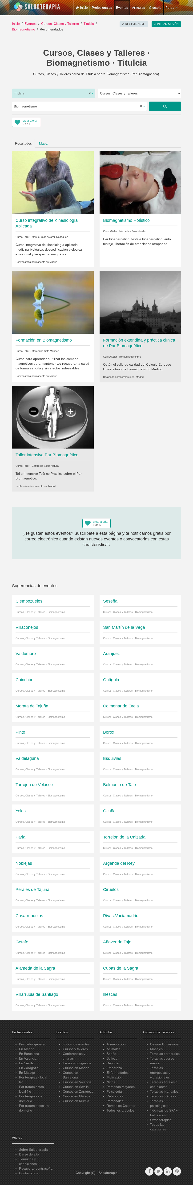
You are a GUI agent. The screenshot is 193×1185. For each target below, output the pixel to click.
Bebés (111, 1054)
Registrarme (135, 24)
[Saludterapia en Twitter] (158, 1171)
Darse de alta (29, 1154)
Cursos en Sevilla (76, 1087)
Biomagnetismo (23, 29)
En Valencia (27, 1058)
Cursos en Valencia (77, 1082)
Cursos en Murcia (76, 1101)
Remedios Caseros (121, 1106)
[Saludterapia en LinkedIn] (168, 1171)
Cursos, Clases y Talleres (60, 24)
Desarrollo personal (164, 1044)
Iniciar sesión (167, 24)
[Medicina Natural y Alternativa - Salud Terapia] (37, 7)
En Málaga (27, 1072)
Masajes (156, 1049)
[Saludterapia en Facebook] (149, 1171)
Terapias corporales (165, 1054)
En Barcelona (29, 1054)
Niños (111, 1082)
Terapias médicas (163, 1096)
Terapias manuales (164, 1091)
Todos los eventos (76, 1044)
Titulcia (89, 24)
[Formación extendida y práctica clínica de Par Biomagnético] (140, 302)
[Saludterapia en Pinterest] (177, 1171)
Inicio (16, 24)
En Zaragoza (28, 1068)
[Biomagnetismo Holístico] (140, 182)
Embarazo (114, 1068)
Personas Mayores (121, 1087)
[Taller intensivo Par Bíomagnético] (53, 417)
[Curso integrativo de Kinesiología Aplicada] (53, 182)
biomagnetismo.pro (130, 356)
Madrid (53, 262)
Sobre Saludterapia (33, 1149)
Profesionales (102, 7)
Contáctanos (28, 1173)
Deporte (113, 1063)
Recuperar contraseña (35, 1168)
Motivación (115, 1077)
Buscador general (32, 1044)
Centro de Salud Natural (45, 465)
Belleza (112, 1058)
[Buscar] (165, 106)
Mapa (43, 143)
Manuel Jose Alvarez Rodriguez (50, 236)
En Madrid (26, 1049)
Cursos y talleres (75, 1049)
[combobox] (53, 93)
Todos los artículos (120, 1110)
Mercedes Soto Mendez (133, 231)
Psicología (114, 1091)
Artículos (138, 7)
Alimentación (116, 1044)
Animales (113, 1049)
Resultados (23, 143)
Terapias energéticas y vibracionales (160, 1072)
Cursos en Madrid (76, 1068)
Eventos (122, 7)
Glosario (155, 7)
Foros (169, 7)
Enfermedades (118, 1072)
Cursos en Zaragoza (78, 1091)
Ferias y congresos (77, 1063)
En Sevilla (26, 1063)
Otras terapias (160, 1120)
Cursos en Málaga (76, 1096)
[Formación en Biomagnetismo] (53, 302)
